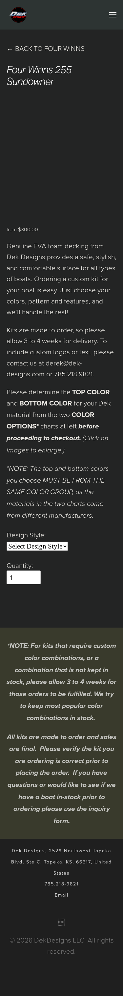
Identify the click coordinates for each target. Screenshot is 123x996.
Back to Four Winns (46, 48)
